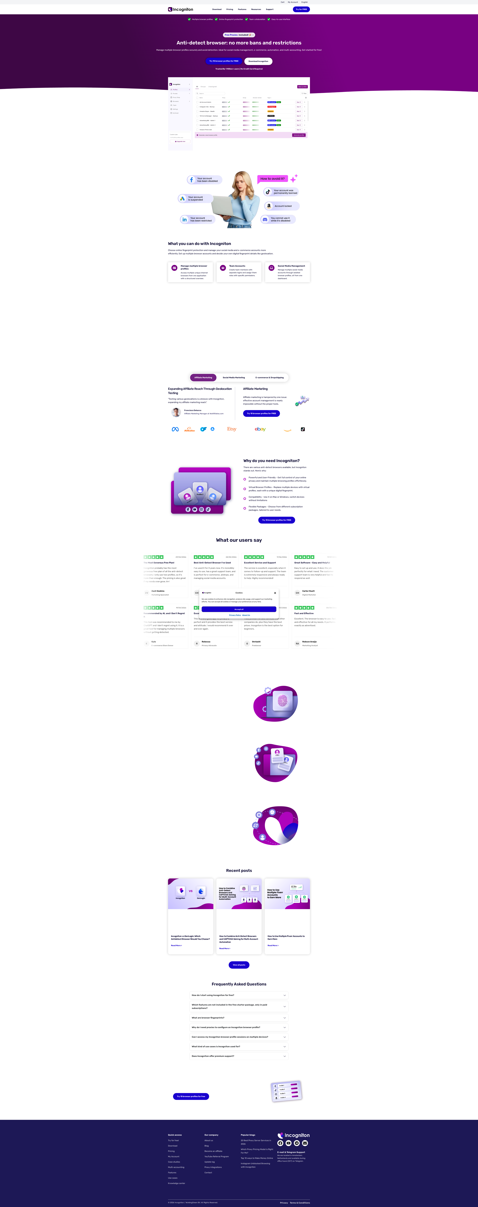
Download (216, 9)
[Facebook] (280, 1143)
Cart (282, 2)
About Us (246, 615)
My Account (293, 2)
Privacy (284, 1203)
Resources (256, 9)
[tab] (203, 377)
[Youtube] (289, 1143)
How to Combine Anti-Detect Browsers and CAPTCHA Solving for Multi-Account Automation (238, 939)
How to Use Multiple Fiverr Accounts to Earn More (286, 937)
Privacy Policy (235, 615)
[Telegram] (297, 1143)
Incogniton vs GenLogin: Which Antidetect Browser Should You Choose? (190, 937)
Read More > (176, 945)
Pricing (229, 9)
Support (269, 9)
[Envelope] (305, 1143)
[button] (275, 593)
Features (242, 9)
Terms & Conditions (300, 1203)
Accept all (239, 609)
